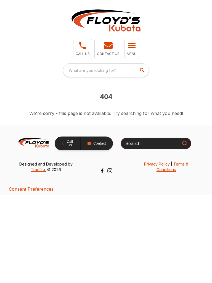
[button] (82, 49)
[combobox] (106, 70)
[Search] (185, 143)
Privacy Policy (157, 164)
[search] (143, 70)
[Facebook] (102, 171)
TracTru (38, 169)
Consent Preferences (31, 189)
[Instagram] (110, 171)
